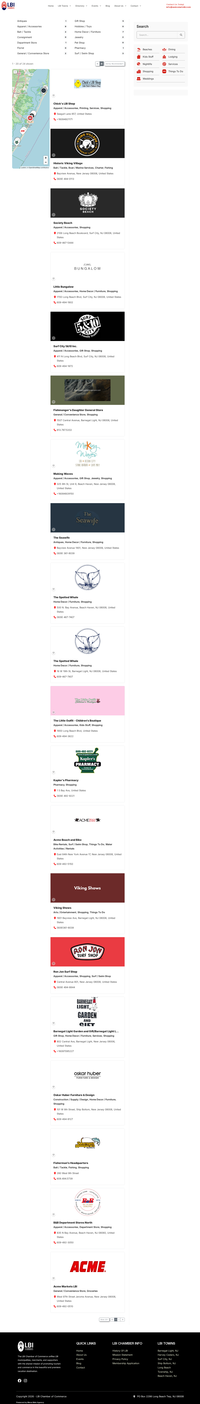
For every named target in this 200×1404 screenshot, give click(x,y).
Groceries (92, 1290)
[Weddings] (161, 79)
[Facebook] (19, 1380)
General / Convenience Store (33, 53)
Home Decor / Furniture (88, 31)
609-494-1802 (65, 302)
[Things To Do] (173, 72)
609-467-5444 (65, 242)
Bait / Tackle (24, 31)
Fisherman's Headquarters (70, 1163)
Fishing (109, 167)
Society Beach (62, 222)
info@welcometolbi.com (178, 7)
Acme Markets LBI (65, 1286)
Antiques (22, 20)
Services (94, 108)
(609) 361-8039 (66, 553)
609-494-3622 (65, 736)
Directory (79, 6)
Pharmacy (80, 47)
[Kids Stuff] (148, 57)
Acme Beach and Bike (67, 839)
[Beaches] (148, 50)
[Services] (173, 65)
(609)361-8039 (65, 927)
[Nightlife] (148, 65)
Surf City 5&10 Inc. (65, 346)
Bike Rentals (60, 844)
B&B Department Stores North (72, 1222)
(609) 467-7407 (66, 617)
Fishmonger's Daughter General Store (78, 410)
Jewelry (79, 37)
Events (95, 6)
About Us (118, 6)
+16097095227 (65, 1051)
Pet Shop (80, 42)
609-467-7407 (65, 676)
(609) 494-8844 (66, 987)
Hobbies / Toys (83, 26)
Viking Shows (62, 907)
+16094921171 (65, 119)
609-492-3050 (65, 1242)
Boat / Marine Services (81, 167)
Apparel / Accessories (29, 26)
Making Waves (63, 473)
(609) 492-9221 (66, 795)
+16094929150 (65, 493)
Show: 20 (103, 1319)
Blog (108, 6)
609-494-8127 (65, 1119)
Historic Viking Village (68, 163)
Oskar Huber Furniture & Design (73, 1095)
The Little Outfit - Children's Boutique (77, 720)
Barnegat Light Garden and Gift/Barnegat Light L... (86, 1031)
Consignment (24, 37)
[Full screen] (15, 71)
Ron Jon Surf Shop (65, 971)
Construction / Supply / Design (70, 1099)
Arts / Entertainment (64, 912)
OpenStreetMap (34, 167)
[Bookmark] (53, 95)
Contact (134, 6)
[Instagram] (25, 1380)
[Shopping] (148, 72)
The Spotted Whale (65, 597)
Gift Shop (80, 20)
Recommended (114, 64)
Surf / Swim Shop (84, 53)
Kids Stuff (85, 725)
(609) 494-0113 (65, 178)
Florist (20, 47)
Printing (84, 108)
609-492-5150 (65, 863)
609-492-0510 (65, 1306)
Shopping (105, 108)
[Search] (181, 34)
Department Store (27, 42)
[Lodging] (173, 57)
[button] (29, 121)
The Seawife (61, 537)
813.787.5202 (64, 429)
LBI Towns (63, 6)
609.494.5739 (65, 1178)
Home (51, 6)
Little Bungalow (63, 286)
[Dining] (173, 50)
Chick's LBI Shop (64, 103)
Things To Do (96, 844)
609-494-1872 (65, 366)
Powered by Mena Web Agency (30, 1402)
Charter (99, 167)
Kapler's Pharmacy (65, 780)
